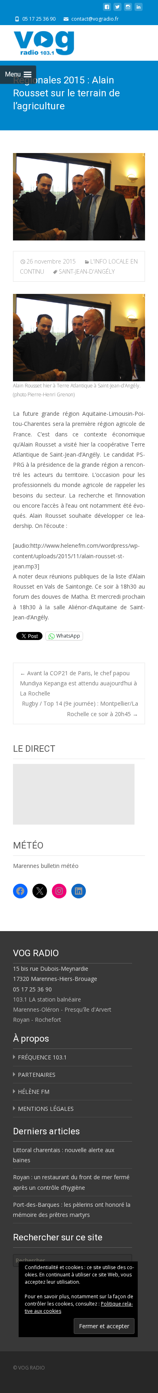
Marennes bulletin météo (46, 866)
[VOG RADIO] (58, 41)
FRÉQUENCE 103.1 (42, 1057)
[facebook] (107, 10)
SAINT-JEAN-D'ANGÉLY (87, 271)
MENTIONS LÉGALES (46, 1108)
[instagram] (128, 10)
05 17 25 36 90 (32, 989)
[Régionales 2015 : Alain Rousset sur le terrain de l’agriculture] (79, 196)
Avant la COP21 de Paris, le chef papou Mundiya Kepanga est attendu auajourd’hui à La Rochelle (78, 683)
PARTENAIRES (37, 1074)
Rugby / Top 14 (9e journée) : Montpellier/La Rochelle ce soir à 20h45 (80, 708)
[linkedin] (139, 10)
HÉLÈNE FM (33, 1091)
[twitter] (117, 10)
